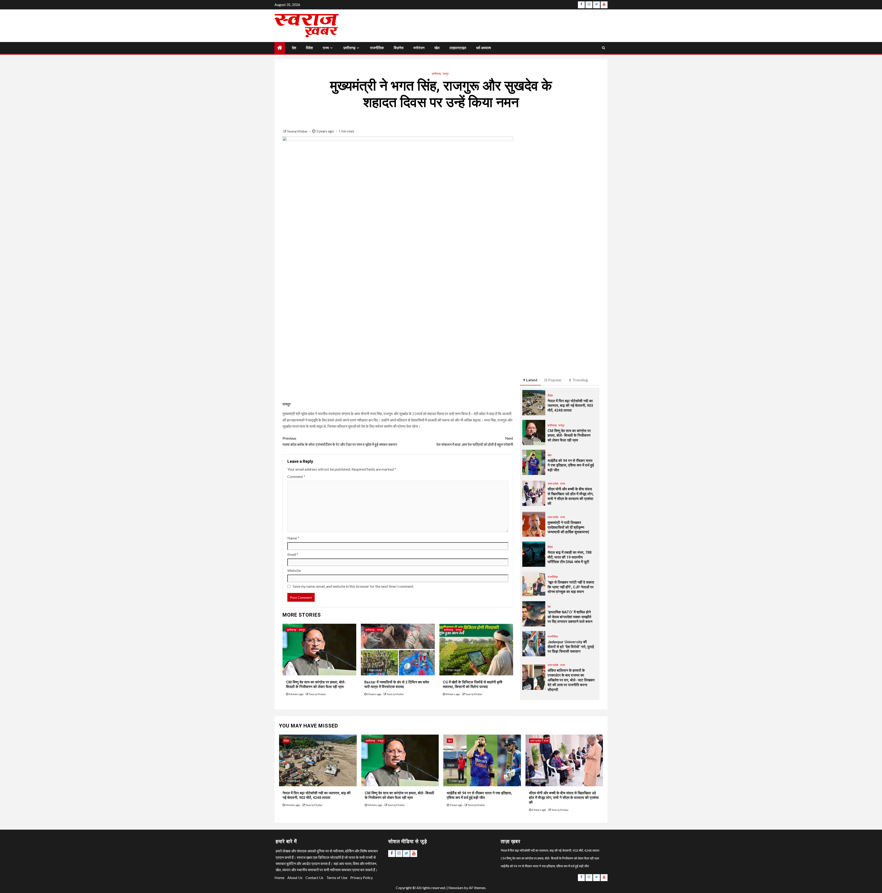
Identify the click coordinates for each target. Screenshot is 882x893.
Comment (296, 476)
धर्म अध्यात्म (483, 48)
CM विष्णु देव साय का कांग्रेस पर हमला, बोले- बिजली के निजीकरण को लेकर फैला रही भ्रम (316, 684)
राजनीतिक (377, 48)
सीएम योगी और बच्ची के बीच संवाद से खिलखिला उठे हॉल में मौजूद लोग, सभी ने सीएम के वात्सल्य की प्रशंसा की (564, 798)
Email (292, 554)
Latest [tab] (531, 380)
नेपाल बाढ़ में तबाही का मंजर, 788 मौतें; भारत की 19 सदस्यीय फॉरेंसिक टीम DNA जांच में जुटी (569, 557)
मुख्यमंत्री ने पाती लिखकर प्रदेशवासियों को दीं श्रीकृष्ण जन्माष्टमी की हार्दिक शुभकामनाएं (568, 527)
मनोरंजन (418, 48)
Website (294, 570)
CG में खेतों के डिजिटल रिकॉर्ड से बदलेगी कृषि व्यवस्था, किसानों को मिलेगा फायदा (472, 684)
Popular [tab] (555, 380)
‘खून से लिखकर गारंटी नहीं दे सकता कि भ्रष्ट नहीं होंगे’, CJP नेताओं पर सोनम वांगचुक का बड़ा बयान (571, 587)
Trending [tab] (580, 380)
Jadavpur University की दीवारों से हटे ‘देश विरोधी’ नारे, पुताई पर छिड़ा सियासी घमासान (571, 647)
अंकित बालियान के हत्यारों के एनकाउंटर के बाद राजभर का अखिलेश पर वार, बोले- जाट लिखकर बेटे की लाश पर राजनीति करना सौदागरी (571, 680)
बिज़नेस (399, 48)
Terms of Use (336, 877)
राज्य (326, 48)
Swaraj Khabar (297, 131)
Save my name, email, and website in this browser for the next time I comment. (353, 586)
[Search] (603, 47)
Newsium (455, 887)
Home (279, 877)
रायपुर (446, 73)
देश (294, 48)
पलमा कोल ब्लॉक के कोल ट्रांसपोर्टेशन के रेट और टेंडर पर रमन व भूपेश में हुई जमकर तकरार (340, 441)
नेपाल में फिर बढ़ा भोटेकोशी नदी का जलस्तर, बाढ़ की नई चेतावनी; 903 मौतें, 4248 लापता (570, 406)
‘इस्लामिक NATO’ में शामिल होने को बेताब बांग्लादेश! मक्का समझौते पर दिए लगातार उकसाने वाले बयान (570, 617)
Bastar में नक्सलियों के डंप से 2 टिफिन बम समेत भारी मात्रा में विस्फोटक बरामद (396, 684)
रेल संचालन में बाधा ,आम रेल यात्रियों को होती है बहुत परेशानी (474, 441)
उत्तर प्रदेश (553, 483)
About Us (294, 877)
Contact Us (314, 877)
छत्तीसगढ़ (349, 48)
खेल (437, 48)
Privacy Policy (361, 877)
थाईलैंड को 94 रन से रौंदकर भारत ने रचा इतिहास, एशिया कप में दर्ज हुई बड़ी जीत (571, 465)
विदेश (309, 48)
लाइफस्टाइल (457, 48)
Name (293, 538)
